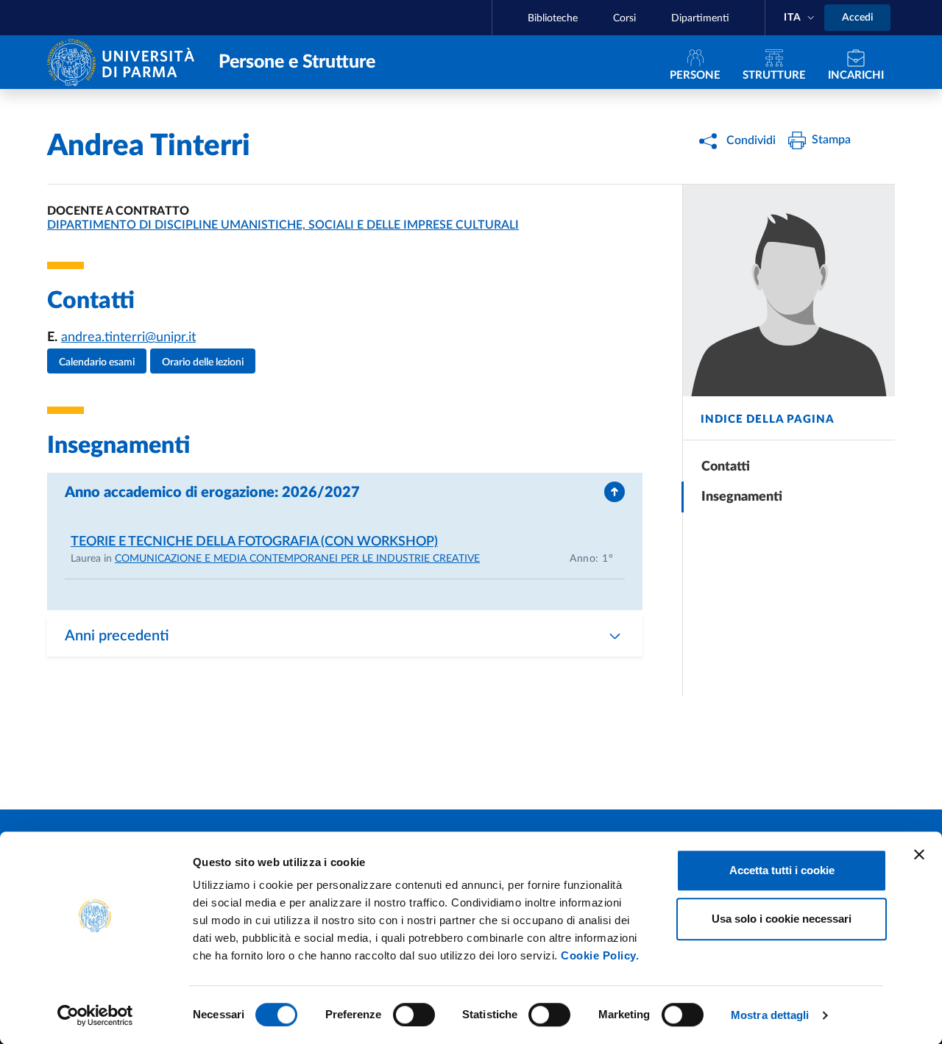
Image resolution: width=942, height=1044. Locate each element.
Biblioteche (553, 18)
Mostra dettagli (770, 1015)
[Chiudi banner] (919, 854)
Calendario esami (97, 362)
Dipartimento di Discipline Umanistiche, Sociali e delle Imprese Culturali (283, 225)
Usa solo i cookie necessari (781, 918)
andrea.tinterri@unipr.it (128, 337)
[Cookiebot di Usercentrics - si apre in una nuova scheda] (95, 1015)
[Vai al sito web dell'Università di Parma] (124, 61)
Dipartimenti (700, 18)
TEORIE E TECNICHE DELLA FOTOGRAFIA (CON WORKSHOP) (254, 541)
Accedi (857, 17)
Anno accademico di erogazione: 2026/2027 (212, 492)
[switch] (414, 1014)
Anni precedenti (117, 636)
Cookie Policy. (600, 955)
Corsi (624, 18)
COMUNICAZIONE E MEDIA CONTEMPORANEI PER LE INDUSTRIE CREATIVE (297, 559)
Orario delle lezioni (203, 362)
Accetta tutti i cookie (782, 870)
